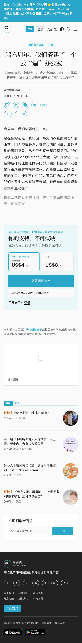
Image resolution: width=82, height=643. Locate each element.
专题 (50, 44)
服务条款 (60, 622)
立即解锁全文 (41, 281)
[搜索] (68, 29)
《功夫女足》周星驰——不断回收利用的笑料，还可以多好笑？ (31, 494)
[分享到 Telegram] (34, 105)
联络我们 (23, 592)
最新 (8, 403)
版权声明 (23, 598)
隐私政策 (47, 622)
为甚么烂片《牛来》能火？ (27, 413)
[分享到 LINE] (43, 105)
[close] (77, 11)
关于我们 (9, 592)
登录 (27, 302)
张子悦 (7, 475)
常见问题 (9, 598)
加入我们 (38, 592)
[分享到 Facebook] (25, 105)
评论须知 (13, 379)
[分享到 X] (16, 105)
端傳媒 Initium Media (26, 622)
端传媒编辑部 (34, 329)
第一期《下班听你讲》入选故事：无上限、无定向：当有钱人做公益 (30, 441)
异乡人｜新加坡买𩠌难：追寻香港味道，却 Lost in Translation (31, 467)
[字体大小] (49, 29)
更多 (16, 403)
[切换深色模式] (61, 29)
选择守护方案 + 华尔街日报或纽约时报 (31, 293)
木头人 (7, 418)
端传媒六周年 (36, 44)
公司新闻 (38, 598)
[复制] (7, 105)
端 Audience (11, 449)
